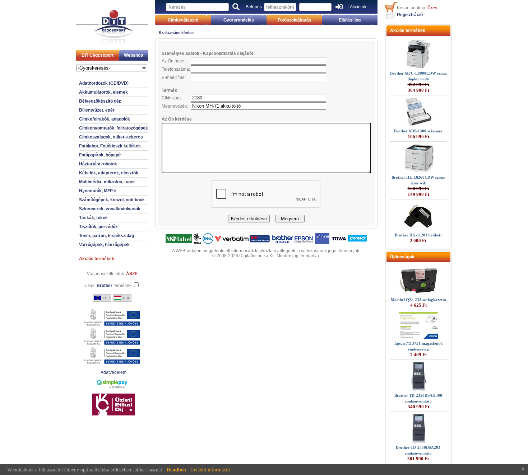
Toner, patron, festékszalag (106, 235)
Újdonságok (402, 256)
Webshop (133, 55)
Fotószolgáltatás (294, 20)
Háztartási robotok (98, 163)
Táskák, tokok (93, 217)
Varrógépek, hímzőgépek (104, 244)
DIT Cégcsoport (98, 55)
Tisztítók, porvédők (98, 226)
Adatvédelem (113, 372)
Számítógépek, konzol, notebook (112, 199)
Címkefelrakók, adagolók (104, 119)
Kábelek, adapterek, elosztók (108, 172)
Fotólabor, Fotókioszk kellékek (110, 146)
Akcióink (358, 6)
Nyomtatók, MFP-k (98, 190)
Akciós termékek (96, 258)
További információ (210, 469)
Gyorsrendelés (238, 20)
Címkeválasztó (183, 20)
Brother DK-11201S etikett (418, 235)
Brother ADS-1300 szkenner (418, 131)
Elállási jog (350, 20)
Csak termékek (107, 285)
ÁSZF (131, 273)
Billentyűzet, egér (97, 110)
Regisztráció (410, 14)
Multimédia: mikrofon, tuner (107, 181)
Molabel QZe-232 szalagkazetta (418, 299)
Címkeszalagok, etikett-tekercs (111, 137)
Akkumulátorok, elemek (103, 92)
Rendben (176, 469)
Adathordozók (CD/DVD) (104, 83)
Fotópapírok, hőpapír (100, 154)
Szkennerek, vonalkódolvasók (109, 208)
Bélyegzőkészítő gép (100, 101)
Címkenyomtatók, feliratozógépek (113, 128)
